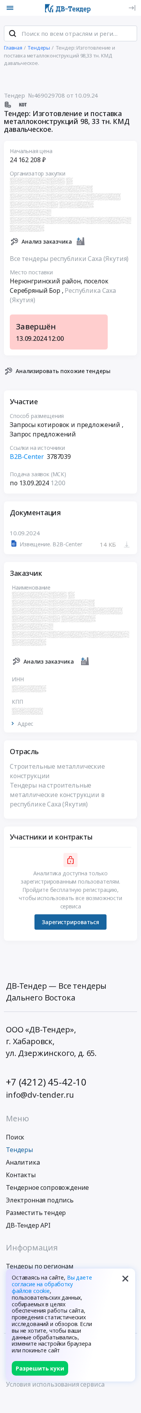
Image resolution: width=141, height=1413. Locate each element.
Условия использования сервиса (55, 1384)
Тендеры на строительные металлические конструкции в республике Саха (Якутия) (57, 794)
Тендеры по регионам (40, 1266)
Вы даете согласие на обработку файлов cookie (52, 1284)
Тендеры (19, 1149)
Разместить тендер (36, 1212)
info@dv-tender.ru (40, 1094)
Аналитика (23, 1162)
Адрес (25, 724)
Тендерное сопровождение (47, 1187)
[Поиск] (12, 33)
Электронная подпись (40, 1200)
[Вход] (132, 8)
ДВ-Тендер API (28, 1225)
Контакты (21, 1175)
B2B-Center (26, 456)
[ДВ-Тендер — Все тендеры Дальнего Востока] (67, 8)
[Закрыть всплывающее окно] (125, 1278)
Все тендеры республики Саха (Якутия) (69, 258)
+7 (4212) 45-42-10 (46, 1081)
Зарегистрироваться (70, 922)
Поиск (15, 1137)
